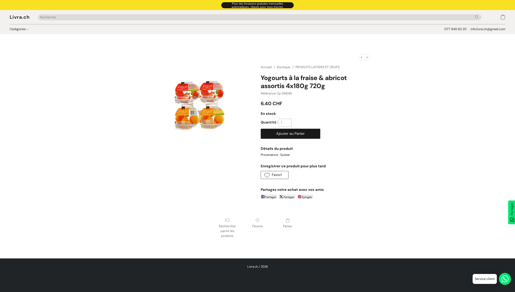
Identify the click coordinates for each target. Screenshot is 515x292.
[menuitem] (361, 57)
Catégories (18, 29)
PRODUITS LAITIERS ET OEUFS (318, 67)
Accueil (266, 67)
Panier (287, 226)
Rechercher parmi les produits (227, 231)
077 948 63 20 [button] (455, 29)
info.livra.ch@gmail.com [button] (488, 29)
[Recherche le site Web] (477, 17)
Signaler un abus (257, 274)
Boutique (283, 67)
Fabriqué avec (257, 281)
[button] (257, 5)
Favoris (257, 226)
